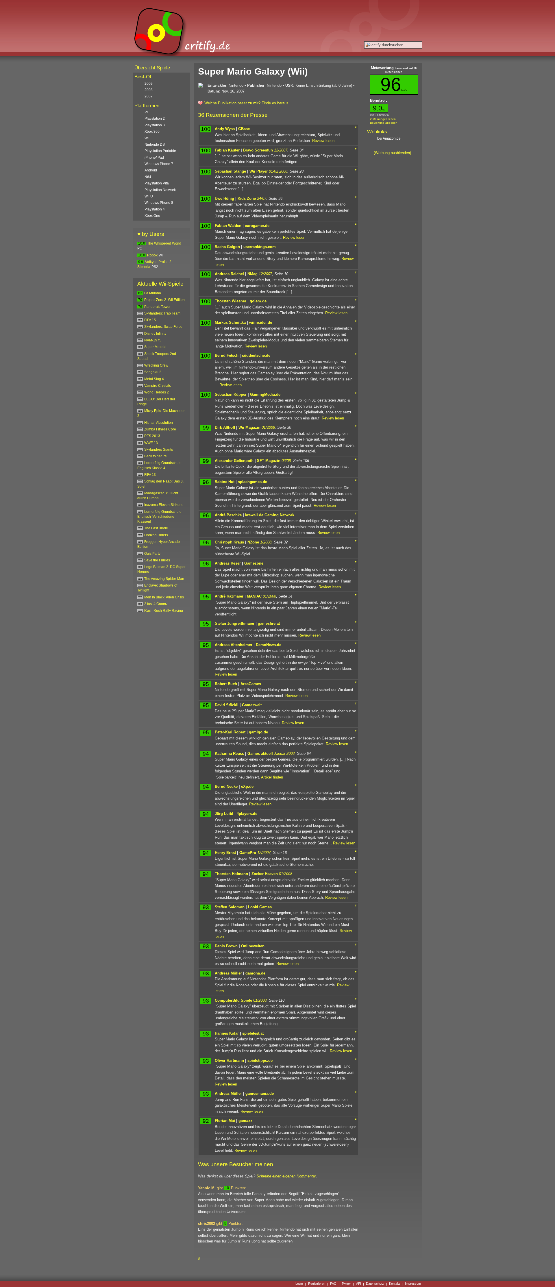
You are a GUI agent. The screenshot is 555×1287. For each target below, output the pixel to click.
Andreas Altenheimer (233, 645)
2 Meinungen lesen (383, 119)
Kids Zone (247, 198)
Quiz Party (152, 553)
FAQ (333, 1284)
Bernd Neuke (226, 786)
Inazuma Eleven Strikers (163, 504)
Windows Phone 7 (159, 164)
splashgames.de (252, 482)
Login (299, 1284)
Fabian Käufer (227, 150)
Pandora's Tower (157, 306)
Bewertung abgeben (383, 122)
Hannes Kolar (227, 1033)
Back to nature (155, 456)
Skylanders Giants (158, 449)
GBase (244, 129)
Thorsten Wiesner (230, 301)
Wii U (149, 196)
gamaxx (245, 1120)
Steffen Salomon (230, 907)
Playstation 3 (155, 125)
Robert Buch (226, 684)
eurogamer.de (257, 225)
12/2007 (280, 150)
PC (147, 112)
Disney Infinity (155, 333)
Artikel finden (272, 777)
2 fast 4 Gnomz (156, 604)
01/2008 (268, 427)
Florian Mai (225, 1120)
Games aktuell (260, 753)
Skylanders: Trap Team (162, 313)
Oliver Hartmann (229, 1060)
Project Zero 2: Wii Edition (164, 300)
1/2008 (265, 542)
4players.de (247, 813)
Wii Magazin (249, 427)
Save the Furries (157, 560)
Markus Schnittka (230, 322)
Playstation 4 (155, 209)
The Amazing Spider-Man (164, 578)
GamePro (247, 852)
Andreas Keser (228, 563)
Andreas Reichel (229, 274)
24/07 (261, 198)
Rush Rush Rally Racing (163, 610)
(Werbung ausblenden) (392, 153)
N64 (148, 177)
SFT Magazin (268, 460)
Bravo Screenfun (258, 150)
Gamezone (253, 563)
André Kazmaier (229, 596)
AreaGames (250, 684)
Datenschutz (375, 1284)
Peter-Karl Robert (230, 732)
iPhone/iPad (154, 158)
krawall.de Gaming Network (269, 515)
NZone (253, 542)
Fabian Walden (228, 225)
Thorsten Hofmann (231, 874)
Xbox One (152, 216)
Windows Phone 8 (159, 203)
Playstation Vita (157, 183)
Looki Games (260, 907)
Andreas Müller (228, 973)
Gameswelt (252, 705)
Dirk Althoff (225, 427)
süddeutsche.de (256, 355)
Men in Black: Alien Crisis (164, 597)
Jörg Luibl (224, 813)
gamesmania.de (259, 1093)
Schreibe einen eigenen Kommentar (286, 1176)
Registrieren (316, 1284)
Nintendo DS (155, 145)
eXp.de (247, 786)
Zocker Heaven (264, 874)
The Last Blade (156, 528)
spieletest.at (253, 1033)
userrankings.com (259, 247)
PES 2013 (152, 436)
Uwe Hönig (224, 198)
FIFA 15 (150, 320)
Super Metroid (155, 347)
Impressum (413, 1284)
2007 (149, 96)
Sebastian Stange (230, 171)
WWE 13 (151, 443)
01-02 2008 (278, 171)
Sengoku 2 (152, 372)
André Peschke (228, 515)
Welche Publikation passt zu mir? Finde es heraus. (247, 103)
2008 (149, 90)
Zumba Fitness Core (160, 429)
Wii (147, 138)
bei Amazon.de (389, 138)
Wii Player (258, 171)
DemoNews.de (268, 645)
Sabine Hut (224, 482)
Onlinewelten (252, 946)
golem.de (258, 301)
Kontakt (394, 1284)
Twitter (346, 1284)
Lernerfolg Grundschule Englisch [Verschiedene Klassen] (159, 517)
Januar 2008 (284, 753)
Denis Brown (226, 946)
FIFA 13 (150, 474)
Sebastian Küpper (231, 394)
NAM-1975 (152, 340)
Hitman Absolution (158, 422)
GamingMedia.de (265, 394)
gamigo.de (258, 732)
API (358, 1284)
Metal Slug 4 (154, 379)
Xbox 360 (152, 132)
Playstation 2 (155, 119)
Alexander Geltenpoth (234, 460)
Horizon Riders (156, 535)
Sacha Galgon (227, 247)
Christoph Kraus (229, 542)
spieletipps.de (260, 1060)
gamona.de (255, 973)
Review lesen (323, 140)
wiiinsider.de (260, 322)
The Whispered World (164, 243)
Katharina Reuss (229, 753)
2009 (149, 84)
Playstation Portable (160, 151)
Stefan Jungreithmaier (234, 623)
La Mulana (152, 293)
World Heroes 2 (156, 392)
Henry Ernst (225, 852)
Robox (152, 255)
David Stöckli (226, 705)
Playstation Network (160, 190)
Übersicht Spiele (152, 68)
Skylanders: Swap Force (163, 326)
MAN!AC (254, 596)
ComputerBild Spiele (233, 1000)
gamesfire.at (269, 623)
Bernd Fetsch (226, 355)
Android (151, 170)
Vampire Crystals (157, 385)
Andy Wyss (225, 129)
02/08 (286, 460)
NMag (252, 274)
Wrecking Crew (156, 365)
